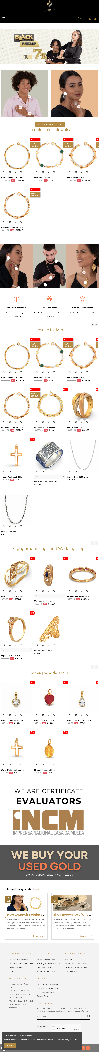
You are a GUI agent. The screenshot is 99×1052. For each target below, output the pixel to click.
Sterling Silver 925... (9, 497)
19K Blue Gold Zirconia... (43, 566)
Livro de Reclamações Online (21, 928)
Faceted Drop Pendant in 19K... (79, 685)
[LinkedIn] (88, 1013)
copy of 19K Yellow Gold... (11, 621)
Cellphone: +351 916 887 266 (48, 953)
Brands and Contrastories (75, 928)
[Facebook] (70, 1013)
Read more (38, 901)
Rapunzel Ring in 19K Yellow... (79, 561)
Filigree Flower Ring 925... (44, 616)
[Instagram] (83, 1013)
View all (37, 854)
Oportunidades (15, 932)
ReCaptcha (42, 992)
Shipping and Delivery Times (48, 928)
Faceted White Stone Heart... (13, 685)
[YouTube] (75, 1013)
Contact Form (42, 961)
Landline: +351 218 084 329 (47, 949)
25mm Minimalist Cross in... (12, 735)
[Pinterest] (79, 1013)
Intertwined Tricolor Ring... (77, 392)
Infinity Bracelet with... (43, 142)
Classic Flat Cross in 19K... (11, 442)
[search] (4, 137)
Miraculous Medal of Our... (44, 735)
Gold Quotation (71, 936)
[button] (2, 31)
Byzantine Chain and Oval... (12, 192)
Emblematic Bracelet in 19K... (46, 392)
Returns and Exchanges (46, 936)
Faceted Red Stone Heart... (45, 685)
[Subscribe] (87, 981)
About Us (68, 925)
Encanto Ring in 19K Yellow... (12, 561)
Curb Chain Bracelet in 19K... (12, 142)
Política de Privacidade (18, 925)
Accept (10, 1045)
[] (10, 137)
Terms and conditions (46, 925)
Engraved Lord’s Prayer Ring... (46, 447)
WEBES (53, 1013)
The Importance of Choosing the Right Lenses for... (45, 879)
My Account (14, 936)
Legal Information (44, 932)
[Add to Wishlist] (21, 137)
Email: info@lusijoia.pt (46, 957)
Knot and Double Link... (76, 142)
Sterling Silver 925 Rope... (77, 442)
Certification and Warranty (76, 932)
